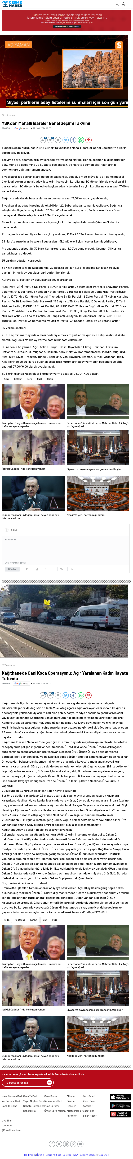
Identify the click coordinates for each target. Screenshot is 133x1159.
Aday (6, 378)
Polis (54, 919)
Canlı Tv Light (9, 1105)
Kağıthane (20, 919)
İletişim (40, 1154)
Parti (29, 378)
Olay (45, 919)
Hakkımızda (30, 1154)
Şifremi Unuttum (11, 1130)
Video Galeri (89, 1101)
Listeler (18, 378)
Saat (39, 378)
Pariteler (72, 1115)
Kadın (7, 919)
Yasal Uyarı (103, 1154)
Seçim (50, 378)
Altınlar (71, 1096)
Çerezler (67, 1154)
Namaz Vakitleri (53, 1101)
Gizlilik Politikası (53, 1154)
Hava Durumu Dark (12, 1096)
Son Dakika (29, 1110)
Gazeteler (88, 1110)
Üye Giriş (6, 1120)
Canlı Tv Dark (30, 1096)
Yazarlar (87, 1105)
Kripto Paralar (75, 1110)
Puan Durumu (51, 1105)
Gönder (12, 569)
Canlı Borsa (50, 1096)
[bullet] (51, 569)
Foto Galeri (89, 1096)
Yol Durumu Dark (11, 1101)
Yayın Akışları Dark (33, 1101)
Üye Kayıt (7, 1125)
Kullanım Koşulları (88, 1154)
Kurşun (33, 919)
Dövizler (71, 1101)
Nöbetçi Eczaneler (33, 1105)
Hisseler (71, 1105)
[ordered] (46, 569)
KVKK (75, 1154)
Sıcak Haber (90, 1115)
